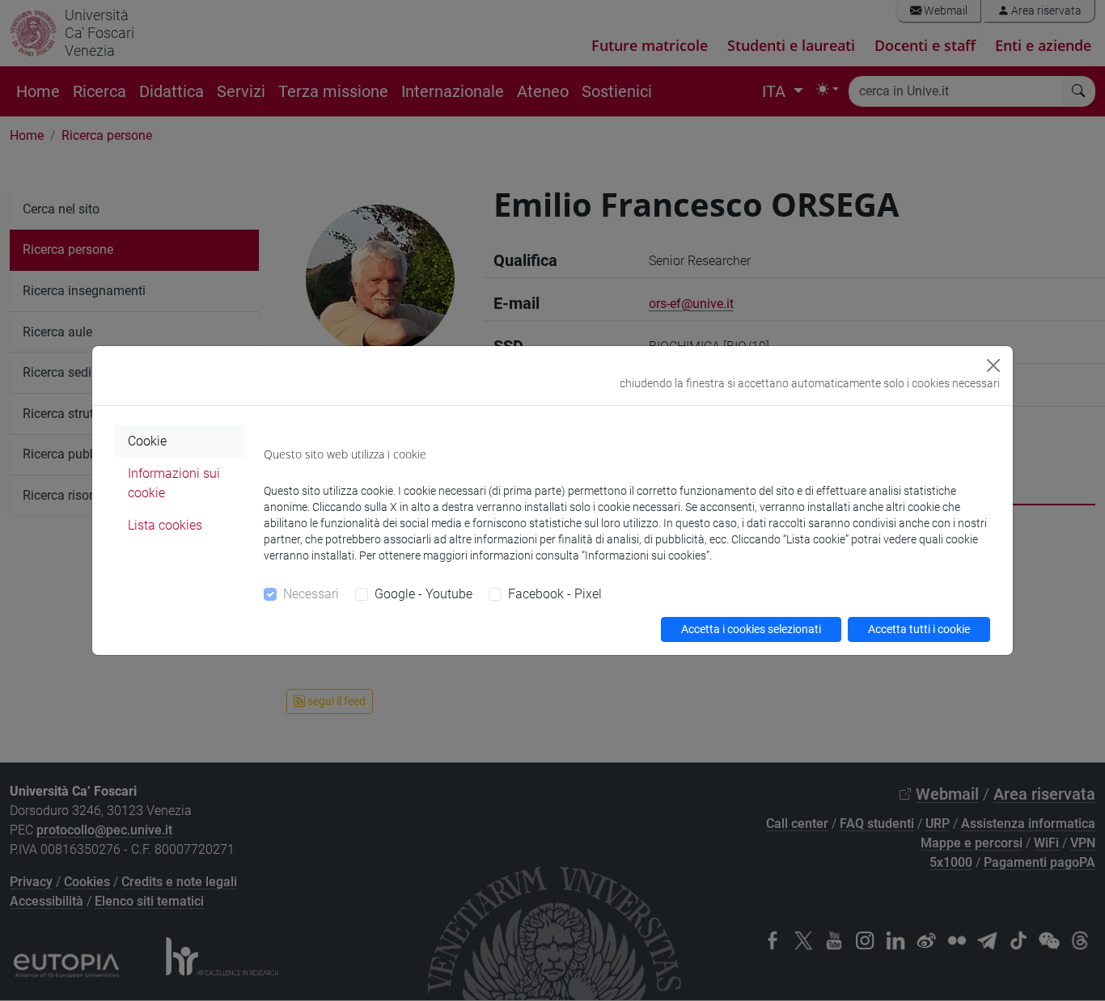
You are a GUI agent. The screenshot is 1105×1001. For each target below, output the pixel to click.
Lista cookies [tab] (165, 525)
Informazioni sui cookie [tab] (174, 483)
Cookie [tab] (147, 441)
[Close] (993, 365)
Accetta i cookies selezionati (751, 629)
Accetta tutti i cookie (919, 629)
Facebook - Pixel (555, 594)
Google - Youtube (423, 594)
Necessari (311, 594)
